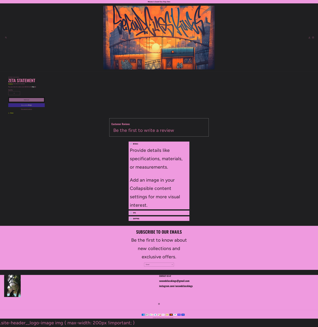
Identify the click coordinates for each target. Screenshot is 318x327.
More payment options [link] (26, 109)
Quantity (10, 90)
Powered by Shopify (169, 317)
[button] (6, 37)
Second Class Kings (160, 317)
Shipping (10, 83)
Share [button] (11, 113)
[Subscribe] (172, 265)
